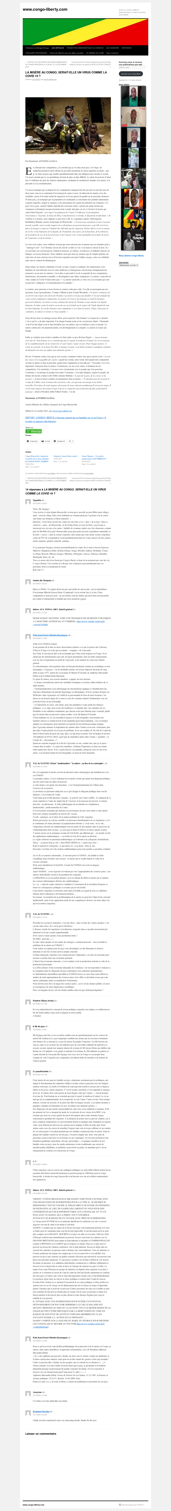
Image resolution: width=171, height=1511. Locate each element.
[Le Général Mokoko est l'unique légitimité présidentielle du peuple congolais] (133, 240)
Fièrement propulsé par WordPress (133, 1505)
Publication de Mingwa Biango (37, 48)
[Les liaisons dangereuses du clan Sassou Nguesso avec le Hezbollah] (133, 220)
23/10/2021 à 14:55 (40, 638)
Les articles (51, 473)
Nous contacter (112, 53)
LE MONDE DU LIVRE (95, 53)
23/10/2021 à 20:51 (40, 1029)
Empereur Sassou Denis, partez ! (66, 456)
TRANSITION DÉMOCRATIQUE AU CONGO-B (85, 48)
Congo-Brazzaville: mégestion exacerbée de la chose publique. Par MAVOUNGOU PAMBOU (37, 459)
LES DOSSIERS (112, 48)
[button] (68, 125)
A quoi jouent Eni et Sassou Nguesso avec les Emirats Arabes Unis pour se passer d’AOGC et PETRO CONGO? (90, 64)
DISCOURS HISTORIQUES (36, 53)
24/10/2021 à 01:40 (40, 1193)
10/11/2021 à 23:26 (40, 1414)
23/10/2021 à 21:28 (40, 1074)
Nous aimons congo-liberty (131, 255)
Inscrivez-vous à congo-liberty (131, 74)
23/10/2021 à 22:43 (40, 1164)
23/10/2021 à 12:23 (40, 612)
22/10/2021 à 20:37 (40, 503)
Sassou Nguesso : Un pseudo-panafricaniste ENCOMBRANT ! (94, 457)
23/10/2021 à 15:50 (40, 766)
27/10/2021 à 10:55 (40, 1395)
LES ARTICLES (58, 48)
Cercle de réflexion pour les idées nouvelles (66, 53)
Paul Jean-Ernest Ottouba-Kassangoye (50, 635)
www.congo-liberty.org (62, 410)
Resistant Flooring (41, 1411)
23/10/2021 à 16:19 (40, 917)
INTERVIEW (126, 48)
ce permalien (89, 473)
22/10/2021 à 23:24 (40, 583)
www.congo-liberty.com (45, 9)
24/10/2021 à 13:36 (40, 1341)
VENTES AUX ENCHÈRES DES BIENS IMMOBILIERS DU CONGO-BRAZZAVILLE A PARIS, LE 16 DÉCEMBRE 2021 (46, 64)
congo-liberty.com (50, 79)
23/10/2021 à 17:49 (40, 1004)
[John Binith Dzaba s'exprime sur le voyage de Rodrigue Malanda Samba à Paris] (133, 178)
